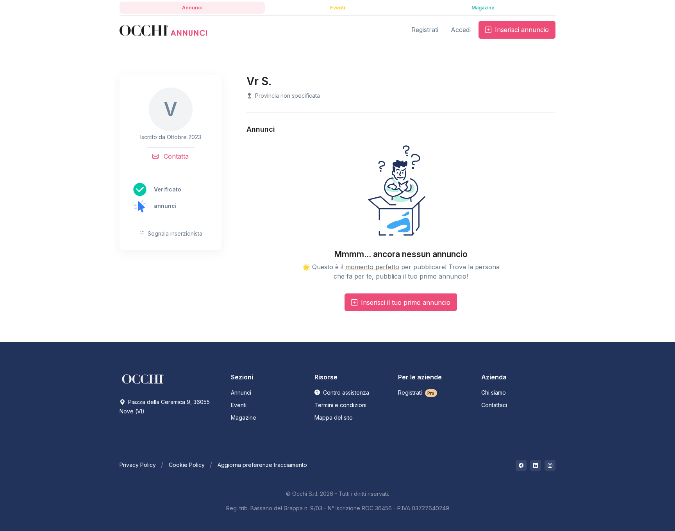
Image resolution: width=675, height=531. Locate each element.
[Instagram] (550, 465)
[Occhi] (163, 30)
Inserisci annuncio (521, 30)
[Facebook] (521, 465)
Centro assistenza (345, 392)
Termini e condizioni (340, 405)
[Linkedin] (535, 465)
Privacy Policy (138, 464)
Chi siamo (493, 392)
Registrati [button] (424, 30)
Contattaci (494, 405)
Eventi (238, 405)
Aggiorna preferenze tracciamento (262, 464)
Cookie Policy (187, 464)
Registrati (416, 392)
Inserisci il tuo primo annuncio (404, 302)
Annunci (241, 392)
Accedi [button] (461, 30)
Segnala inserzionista (174, 233)
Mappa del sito (333, 417)
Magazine (243, 417)
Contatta (175, 156)
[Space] (143, 379)
